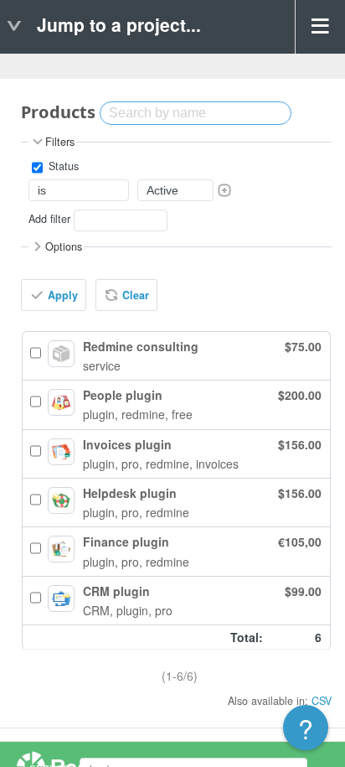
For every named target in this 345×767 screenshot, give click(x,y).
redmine (143, 414)
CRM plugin (116, 591)
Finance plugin (126, 541)
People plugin (122, 394)
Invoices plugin (127, 444)
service (102, 365)
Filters (60, 141)
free (182, 414)
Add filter (49, 219)
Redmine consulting (140, 346)
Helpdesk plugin (130, 493)
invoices (217, 463)
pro (130, 463)
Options (63, 246)
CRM (96, 610)
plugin (99, 414)
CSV (322, 700)
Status (62, 166)
